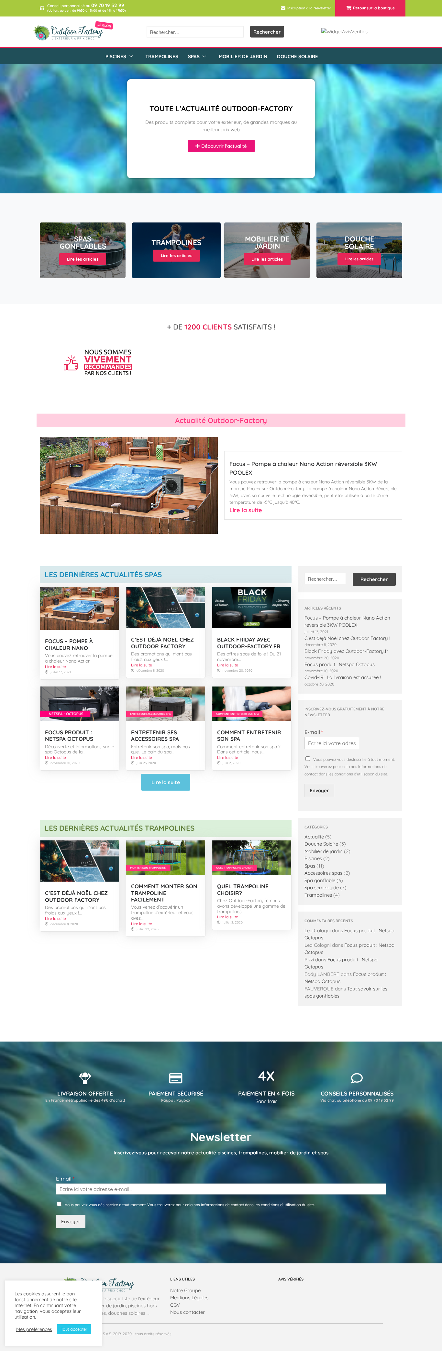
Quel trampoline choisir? (243, 889)
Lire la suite (245, 510)
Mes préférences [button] (34, 1329)
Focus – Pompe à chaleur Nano (69, 644)
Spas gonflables (83, 242)
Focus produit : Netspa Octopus (69, 735)
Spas (194, 56)
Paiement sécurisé (176, 1093)
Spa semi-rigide (321, 887)
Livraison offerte (85, 1093)
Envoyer (319, 790)
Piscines (115, 56)
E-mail (313, 732)
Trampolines (161, 56)
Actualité (314, 837)
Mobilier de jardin (243, 56)
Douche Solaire (297, 56)
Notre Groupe (185, 1290)
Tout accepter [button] (74, 1329)
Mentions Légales (189, 1297)
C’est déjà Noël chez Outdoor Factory (162, 642)
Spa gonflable (319, 880)
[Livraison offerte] (85, 1078)
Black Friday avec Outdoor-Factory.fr (249, 642)
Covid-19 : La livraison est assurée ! (342, 677)
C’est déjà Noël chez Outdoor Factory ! (347, 638)
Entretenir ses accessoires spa (155, 735)
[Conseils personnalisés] (357, 1078)
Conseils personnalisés (357, 1093)
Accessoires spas (323, 873)
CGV (175, 1305)
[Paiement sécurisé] (176, 1078)
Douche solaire (359, 242)
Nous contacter (187, 1312)
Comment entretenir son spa (249, 735)
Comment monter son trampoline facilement (164, 893)
